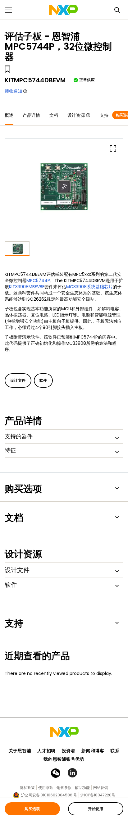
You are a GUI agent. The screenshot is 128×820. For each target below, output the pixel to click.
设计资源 (76, 115)
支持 (104, 115)
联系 (114, 751)
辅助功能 (82, 787)
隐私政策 (27, 787)
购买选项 (32, 808)
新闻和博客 (92, 751)
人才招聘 (46, 751)
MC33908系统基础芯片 (89, 287)
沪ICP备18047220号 (97, 795)
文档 (53, 115)
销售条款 (64, 787)
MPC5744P (38, 280)
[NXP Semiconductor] (63, 10)
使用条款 (45, 787)
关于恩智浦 (20, 751)
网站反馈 (100, 787)
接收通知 (13, 91)
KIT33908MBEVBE (26, 287)
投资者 (68, 751)
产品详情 (31, 115)
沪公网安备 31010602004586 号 (49, 795)
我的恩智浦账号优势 (63, 759)
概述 (9, 115)
